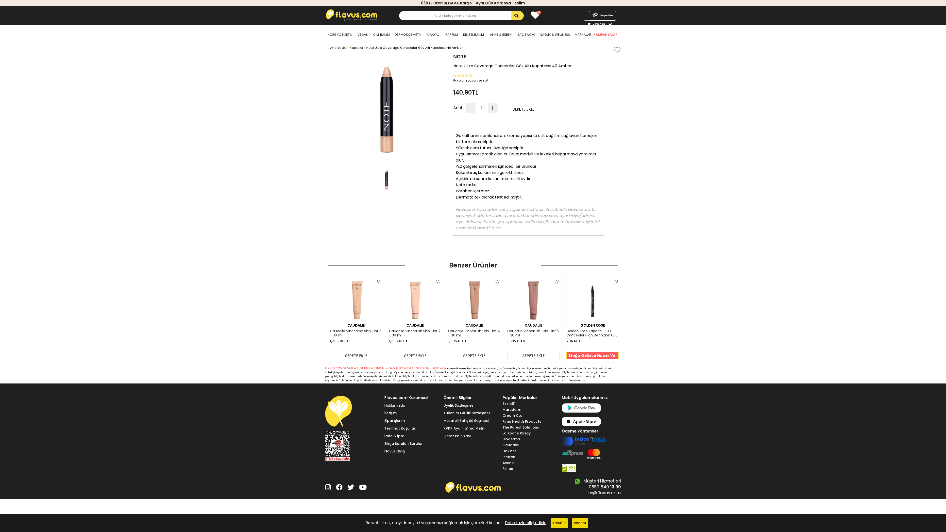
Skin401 (509, 403)
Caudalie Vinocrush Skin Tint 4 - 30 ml (474, 333)
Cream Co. (512, 415)
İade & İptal (394, 435)
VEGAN (362, 34)
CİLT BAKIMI (381, 34)
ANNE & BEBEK (501, 34)
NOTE (459, 56)
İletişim (390, 413)
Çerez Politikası (457, 435)
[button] (463, 75)
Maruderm (512, 409)
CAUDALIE (356, 325)
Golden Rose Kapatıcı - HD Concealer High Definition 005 (592, 333)
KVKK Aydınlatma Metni (464, 428)
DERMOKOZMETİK (408, 34)
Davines (510, 451)
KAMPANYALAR (605, 34)
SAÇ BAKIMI (526, 34)
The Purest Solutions (521, 427)
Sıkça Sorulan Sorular (403, 443)
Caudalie (511, 445)
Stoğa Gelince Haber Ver (592, 355)
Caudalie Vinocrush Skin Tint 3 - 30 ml (355, 333)
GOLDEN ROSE (592, 325)
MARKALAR (583, 34)
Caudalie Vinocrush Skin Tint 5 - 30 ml (533, 333)
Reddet (580, 523)
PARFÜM (451, 34)
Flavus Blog (394, 451)
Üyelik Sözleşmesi (458, 405)
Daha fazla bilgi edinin (525, 523)
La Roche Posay (517, 433)
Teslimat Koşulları (400, 428)
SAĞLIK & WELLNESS (555, 34)
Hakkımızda (394, 405)
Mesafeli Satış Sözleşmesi (466, 420)
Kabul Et (559, 523)
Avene (508, 462)
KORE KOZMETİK (340, 34)
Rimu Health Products (522, 421)
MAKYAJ (433, 34)
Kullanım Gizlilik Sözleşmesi (467, 413)
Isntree (509, 456)
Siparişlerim (394, 420)
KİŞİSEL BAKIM (473, 34)
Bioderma (511, 439)
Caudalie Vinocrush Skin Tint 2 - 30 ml (414, 333)
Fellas (508, 468)
